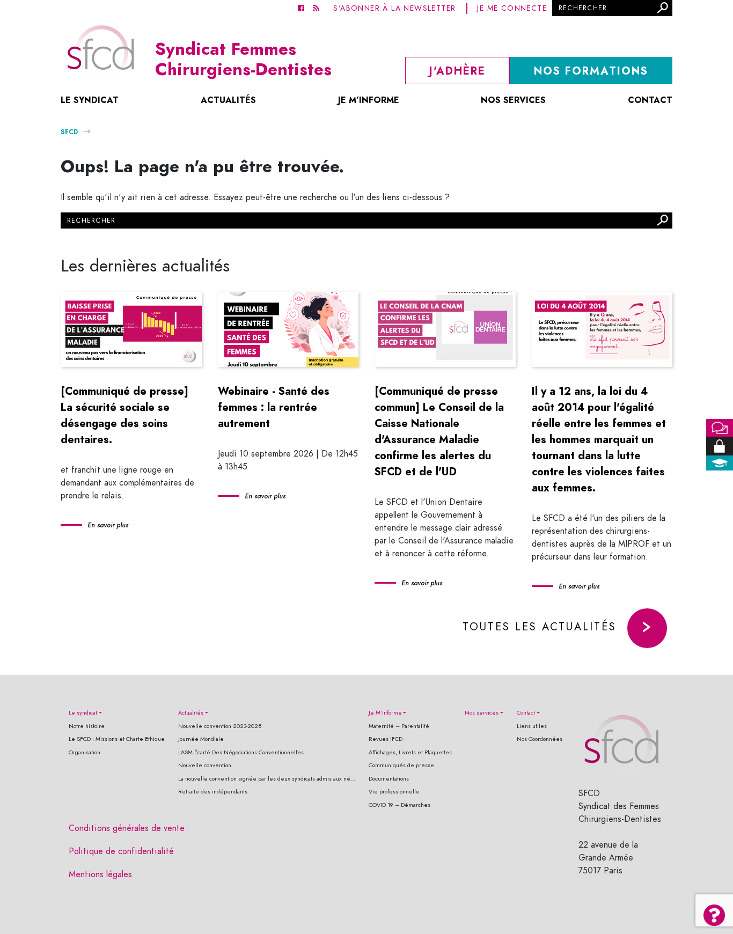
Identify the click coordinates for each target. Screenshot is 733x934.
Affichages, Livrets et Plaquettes (410, 752)
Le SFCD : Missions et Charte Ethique (117, 739)
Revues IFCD (385, 739)
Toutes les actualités (540, 626)
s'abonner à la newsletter (394, 8)
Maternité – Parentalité (399, 726)
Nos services (513, 100)
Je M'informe (385, 713)
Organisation (84, 752)
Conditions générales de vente (127, 828)
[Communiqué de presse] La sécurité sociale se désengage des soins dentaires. (124, 415)
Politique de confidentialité (121, 851)
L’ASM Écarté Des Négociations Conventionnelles (241, 752)
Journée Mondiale (201, 739)
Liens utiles (532, 726)
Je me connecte (512, 8)
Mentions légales (100, 874)
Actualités (228, 100)
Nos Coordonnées (539, 739)
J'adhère (457, 70)
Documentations (389, 779)
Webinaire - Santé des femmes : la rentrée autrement (273, 407)
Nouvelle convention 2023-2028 (220, 726)
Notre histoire (87, 726)
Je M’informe (368, 100)
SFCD (69, 131)
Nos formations (591, 70)
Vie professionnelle (394, 792)
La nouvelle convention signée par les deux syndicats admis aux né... (266, 779)
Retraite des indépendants (212, 792)
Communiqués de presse (401, 765)
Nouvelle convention (204, 765)
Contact (650, 100)
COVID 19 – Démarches (399, 805)
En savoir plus (107, 525)
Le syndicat (90, 100)
